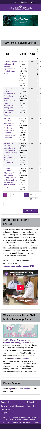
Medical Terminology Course (15, 343)
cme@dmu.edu (6, 413)
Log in (15, 2)
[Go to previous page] (5, 195)
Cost (32, 54)
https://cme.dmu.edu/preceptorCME (18, 266)
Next (30, 29)
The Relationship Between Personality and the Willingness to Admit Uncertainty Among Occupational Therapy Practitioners (10, 153)
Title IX (4, 422)
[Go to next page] (5, 203)
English (14, 358)
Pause (22, 29)
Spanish (25, 358)
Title (7, 54)
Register (24, 2)
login (11, 389)
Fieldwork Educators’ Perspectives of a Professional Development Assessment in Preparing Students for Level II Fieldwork (10, 128)
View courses (30, 211)
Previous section (13, 29)
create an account (22, 389)
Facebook (30, 406)
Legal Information (14, 422)
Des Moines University (16, 340)
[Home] (20, 7)
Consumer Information (31, 422)
